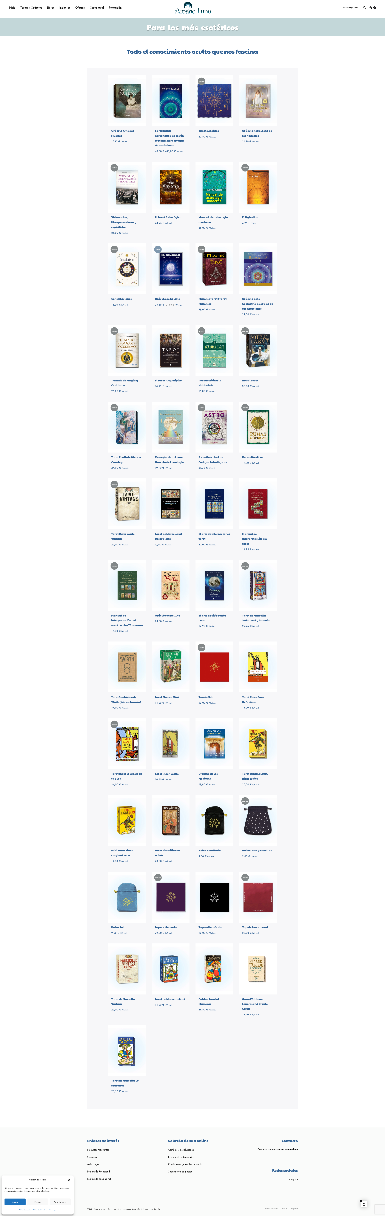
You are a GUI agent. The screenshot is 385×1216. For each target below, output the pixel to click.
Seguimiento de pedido (180, 1171)
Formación (115, 7)
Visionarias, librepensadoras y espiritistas (123, 222)
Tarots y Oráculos (31, 7)
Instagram (293, 1179)
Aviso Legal (52, 1210)
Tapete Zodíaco (209, 131)
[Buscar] (364, 7)
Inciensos (64, 7)
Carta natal (97, 7)
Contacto (92, 1157)
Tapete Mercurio (166, 927)
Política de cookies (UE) (99, 1178)
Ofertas (80, 7)
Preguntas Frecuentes (98, 1149)
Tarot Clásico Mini (167, 697)
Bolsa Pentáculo (210, 850)
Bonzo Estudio (154, 1209)
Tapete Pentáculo (210, 927)
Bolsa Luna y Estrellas (257, 850)
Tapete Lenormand (255, 927)
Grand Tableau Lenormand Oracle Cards (255, 1004)
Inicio (12, 7)
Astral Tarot (250, 380)
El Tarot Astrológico (168, 217)
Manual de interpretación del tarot (254, 538)
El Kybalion (250, 217)
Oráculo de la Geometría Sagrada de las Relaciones (257, 303)
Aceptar (15, 1202)
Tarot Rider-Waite (167, 774)
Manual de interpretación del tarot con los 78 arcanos (127, 620)
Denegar (37, 1202)
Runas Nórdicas (252, 457)
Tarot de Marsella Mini (170, 999)
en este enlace (289, 1149)
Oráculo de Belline (167, 615)
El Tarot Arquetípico (168, 380)
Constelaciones (121, 299)
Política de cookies (25, 1210)
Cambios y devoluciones (181, 1149)
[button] (69, 1179)
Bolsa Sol (117, 927)
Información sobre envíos (181, 1157)
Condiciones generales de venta (185, 1164)
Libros (50, 7)
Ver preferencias (60, 1202)
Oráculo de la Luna (167, 299)
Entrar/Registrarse (350, 7)
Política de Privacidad (40, 1210)
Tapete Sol (206, 697)
